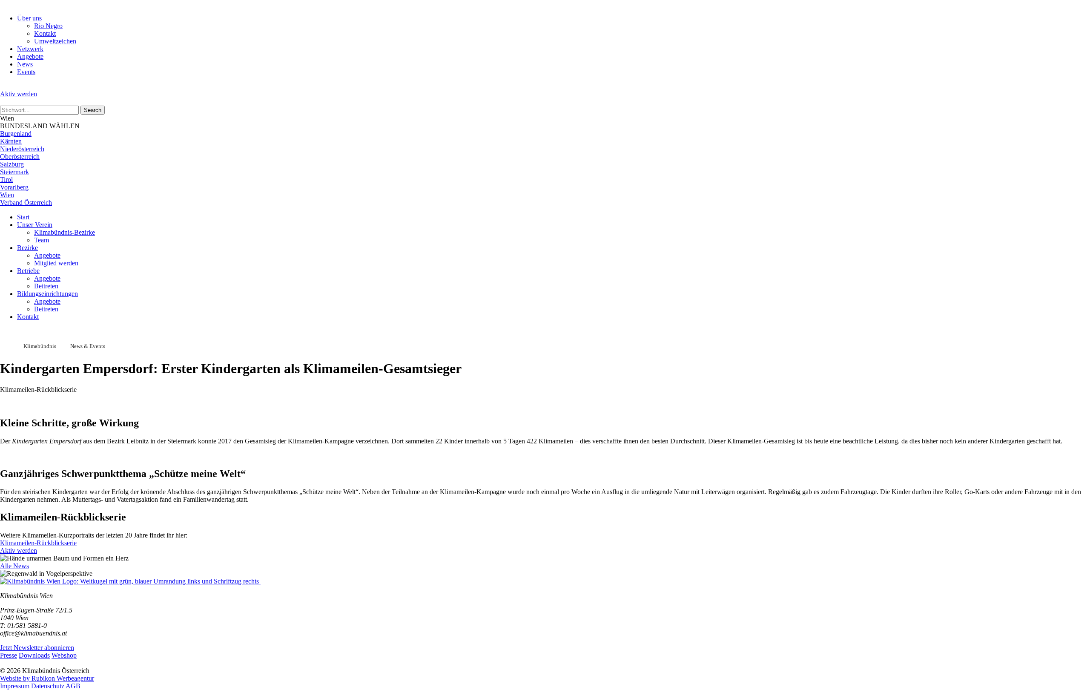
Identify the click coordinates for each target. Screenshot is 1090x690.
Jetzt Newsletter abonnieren (37, 647)
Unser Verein (34, 224)
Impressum (14, 686)
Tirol (6, 179)
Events (26, 71)
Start (23, 217)
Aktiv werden (18, 94)
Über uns (29, 18)
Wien (7, 194)
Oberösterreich (20, 156)
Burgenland (16, 133)
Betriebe (28, 270)
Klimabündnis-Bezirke (64, 232)
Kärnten (11, 141)
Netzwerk (30, 48)
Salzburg (12, 164)
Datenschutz (47, 686)
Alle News (14, 565)
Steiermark (14, 171)
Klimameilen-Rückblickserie (38, 542)
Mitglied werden (56, 263)
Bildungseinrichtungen (47, 293)
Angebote (30, 56)
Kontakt (45, 33)
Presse (8, 655)
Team (41, 240)
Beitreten (46, 286)
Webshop (64, 655)
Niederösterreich (22, 148)
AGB (73, 686)
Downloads (34, 655)
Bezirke (27, 247)
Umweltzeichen (55, 41)
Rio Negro (48, 25)
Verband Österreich (26, 202)
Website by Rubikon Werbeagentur (47, 678)
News (25, 64)
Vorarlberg (14, 187)
